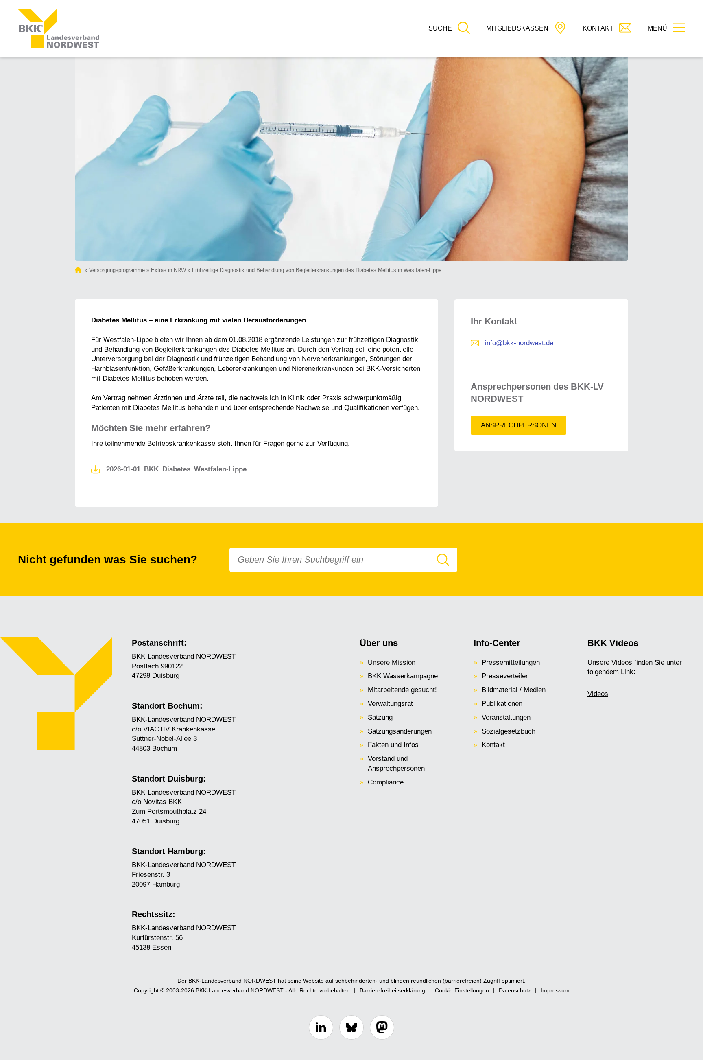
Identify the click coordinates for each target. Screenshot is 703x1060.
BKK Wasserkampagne (403, 676)
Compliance (386, 782)
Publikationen (502, 703)
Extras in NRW (168, 270)
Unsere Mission (391, 662)
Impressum (555, 990)
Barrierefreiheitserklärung (392, 990)
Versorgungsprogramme (117, 270)
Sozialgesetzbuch (508, 731)
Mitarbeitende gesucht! (402, 690)
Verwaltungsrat (390, 703)
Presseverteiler (505, 676)
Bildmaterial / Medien (514, 690)
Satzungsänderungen (400, 731)
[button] (449, 29)
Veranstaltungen (506, 717)
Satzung (380, 717)
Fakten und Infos (393, 745)
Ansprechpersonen (518, 425)
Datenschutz (515, 990)
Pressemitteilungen (511, 662)
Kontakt (493, 745)
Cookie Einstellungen (462, 990)
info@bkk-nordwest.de (519, 343)
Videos (597, 694)
